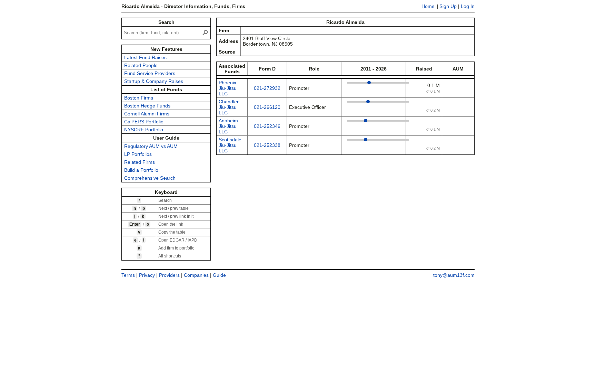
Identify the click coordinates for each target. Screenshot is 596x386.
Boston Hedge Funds (147, 106)
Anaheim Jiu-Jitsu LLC (228, 126)
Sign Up (448, 6)
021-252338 (267, 145)
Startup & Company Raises (153, 81)
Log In (468, 6)
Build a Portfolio (141, 170)
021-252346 (267, 126)
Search (166, 22)
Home (428, 6)
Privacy (147, 275)
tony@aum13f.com (454, 275)
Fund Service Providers (149, 73)
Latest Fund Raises (145, 57)
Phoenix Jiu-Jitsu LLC (228, 88)
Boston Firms (138, 98)
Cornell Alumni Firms (146, 113)
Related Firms (139, 162)
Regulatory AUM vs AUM (151, 146)
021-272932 (267, 88)
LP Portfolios (138, 154)
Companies (196, 275)
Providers (169, 275)
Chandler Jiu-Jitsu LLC (229, 107)
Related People (141, 65)
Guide (219, 275)
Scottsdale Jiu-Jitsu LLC (230, 145)
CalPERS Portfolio (143, 121)
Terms (128, 275)
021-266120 (267, 107)
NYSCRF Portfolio (143, 129)
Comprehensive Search (150, 178)
